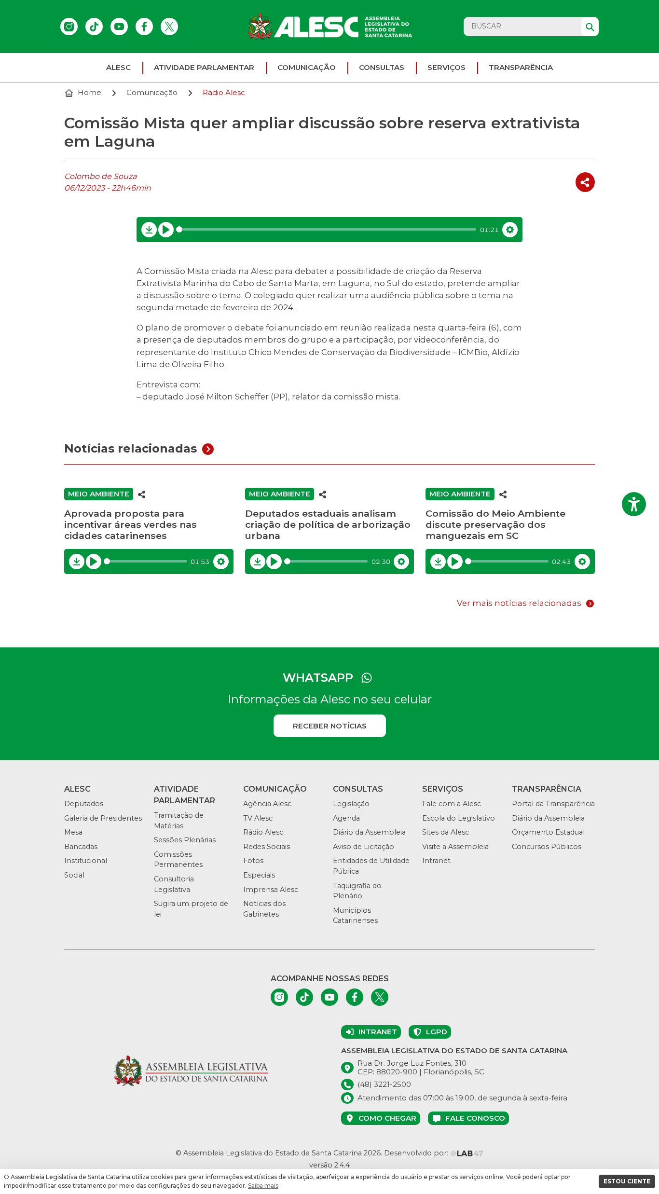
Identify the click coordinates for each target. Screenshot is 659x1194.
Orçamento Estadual (548, 832)
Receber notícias (330, 725)
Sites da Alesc (445, 832)
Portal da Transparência (553, 803)
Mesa (73, 832)
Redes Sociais (266, 846)
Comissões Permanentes (178, 859)
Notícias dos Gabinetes (264, 909)
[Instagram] (69, 26)
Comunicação (306, 67)
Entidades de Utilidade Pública (371, 866)
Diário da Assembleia (369, 832)
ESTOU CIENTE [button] (627, 1181)
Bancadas (80, 846)
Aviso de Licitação (363, 846)
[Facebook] (144, 26)
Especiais (259, 875)
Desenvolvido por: (417, 1153)
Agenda (346, 818)
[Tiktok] (94, 26)
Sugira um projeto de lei (191, 909)
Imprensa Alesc (270, 889)
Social (74, 875)
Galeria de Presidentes (103, 818)
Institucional (85, 860)
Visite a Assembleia (455, 846)
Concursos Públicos (546, 846)
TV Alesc (258, 818)
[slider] (326, 229)
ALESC (118, 67)
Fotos (253, 860)
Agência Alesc (267, 803)
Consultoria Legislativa (174, 884)
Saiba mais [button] (263, 1185)
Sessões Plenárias (185, 840)
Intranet (436, 860)
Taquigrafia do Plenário (357, 891)
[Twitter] (169, 26)
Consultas (381, 67)
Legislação (351, 803)
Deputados (83, 803)
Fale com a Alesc (451, 803)
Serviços (446, 67)
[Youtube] (119, 26)
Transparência (521, 67)
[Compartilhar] (585, 182)
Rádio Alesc (263, 832)
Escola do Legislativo (458, 818)
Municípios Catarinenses (355, 915)
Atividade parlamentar (204, 67)
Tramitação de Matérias (179, 820)
